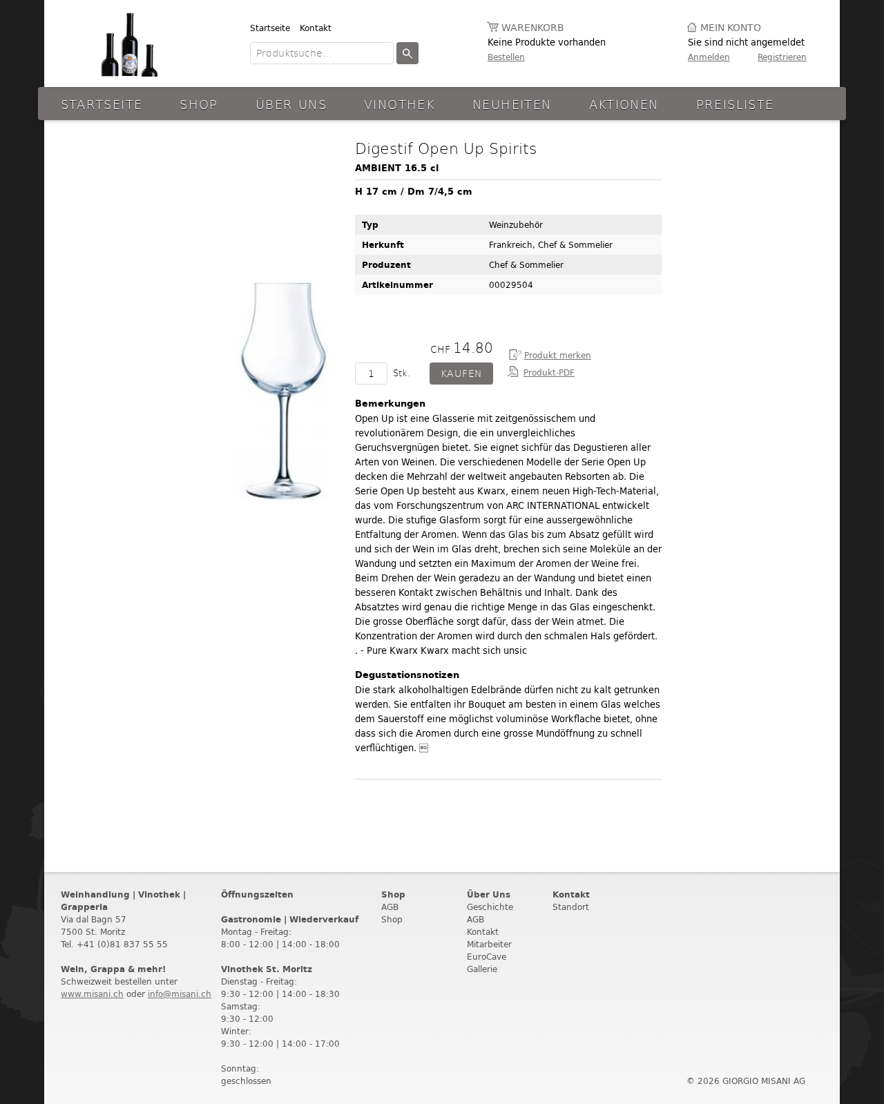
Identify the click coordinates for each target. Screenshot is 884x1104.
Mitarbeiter (489, 944)
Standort (570, 906)
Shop (199, 104)
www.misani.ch (92, 993)
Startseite (270, 28)
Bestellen (506, 57)
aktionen (624, 104)
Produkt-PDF (549, 372)
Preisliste (735, 104)
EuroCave (486, 956)
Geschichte (490, 906)
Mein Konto (730, 28)
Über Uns (291, 104)
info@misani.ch (179, 993)
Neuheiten (511, 104)
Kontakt (316, 28)
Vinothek (399, 104)
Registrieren (782, 57)
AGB (389, 906)
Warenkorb (532, 28)
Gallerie (482, 969)
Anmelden (709, 57)
